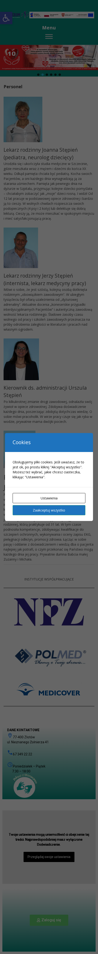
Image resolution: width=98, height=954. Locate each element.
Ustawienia (49, 498)
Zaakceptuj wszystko (49, 510)
